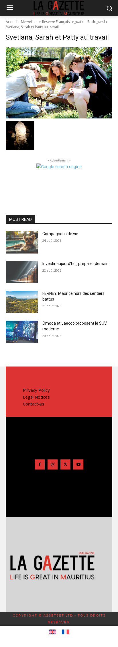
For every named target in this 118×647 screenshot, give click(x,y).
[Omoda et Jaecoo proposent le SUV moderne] (22, 332)
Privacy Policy (36, 390)
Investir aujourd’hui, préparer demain (75, 263)
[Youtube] (78, 464)
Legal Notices (36, 397)
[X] (65, 464)
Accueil (11, 21)
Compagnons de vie (60, 233)
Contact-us (33, 404)
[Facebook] (40, 464)
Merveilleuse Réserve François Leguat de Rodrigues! (63, 21)
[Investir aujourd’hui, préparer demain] (22, 272)
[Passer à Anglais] (52, 632)
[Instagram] (53, 464)
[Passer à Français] (65, 632)
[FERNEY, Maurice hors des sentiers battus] (22, 302)
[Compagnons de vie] (22, 242)
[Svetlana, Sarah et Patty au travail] (59, 82)
